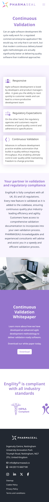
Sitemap (9, 480)
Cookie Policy (12, 484)
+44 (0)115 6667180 (18, 467)
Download (24, 351)
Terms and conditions (15, 493)
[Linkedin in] (14, 474)
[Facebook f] (28, 474)
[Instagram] (7, 474)
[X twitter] (21, 474)
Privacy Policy (12, 489)
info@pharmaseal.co (19, 462)
